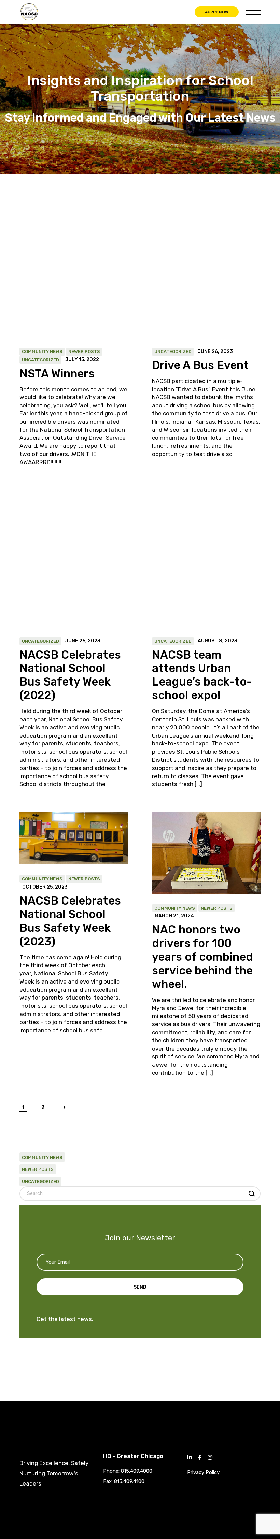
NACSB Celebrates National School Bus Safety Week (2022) (70, 675)
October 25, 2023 (45, 887)
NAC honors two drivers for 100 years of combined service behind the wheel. (202, 957)
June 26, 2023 (215, 351)
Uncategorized (40, 359)
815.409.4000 (136, 1471)
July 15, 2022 (82, 359)
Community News (42, 351)
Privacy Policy (203, 1472)
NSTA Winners (57, 373)
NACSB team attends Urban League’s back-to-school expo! (202, 675)
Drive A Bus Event (200, 365)
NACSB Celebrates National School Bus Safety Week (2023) (70, 921)
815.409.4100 (129, 1481)
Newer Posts (84, 351)
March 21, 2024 (174, 916)
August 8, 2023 (217, 641)
